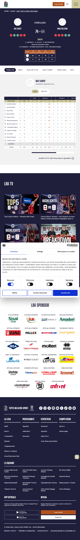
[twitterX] (61, 408)
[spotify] (74, 408)
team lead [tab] (61, 70)
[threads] (49, 408)
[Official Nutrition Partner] (66, 359)
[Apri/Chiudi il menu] (76, 4)
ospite (44, 91)
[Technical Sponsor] (66, 346)
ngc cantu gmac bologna (27, 11)
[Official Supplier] (13, 372)
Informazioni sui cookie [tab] (66, 251)
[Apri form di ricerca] (67, 4)
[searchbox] (40, 2)
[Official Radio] (40, 386)
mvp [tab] (72, 70)
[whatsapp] (70, 408)
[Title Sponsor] (13, 319)
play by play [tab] (32, 70)
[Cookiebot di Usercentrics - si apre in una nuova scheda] (68, 245)
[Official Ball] (49, 346)
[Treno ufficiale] (31, 346)
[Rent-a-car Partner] (13, 359)
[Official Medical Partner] (13, 346)
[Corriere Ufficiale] (31, 372)
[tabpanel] (40, 119)
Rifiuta (14, 293)
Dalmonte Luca (49, 84)
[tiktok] (66, 408)
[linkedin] (53, 408)
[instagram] (45, 408)
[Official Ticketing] (31, 359)
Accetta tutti (65, 293)
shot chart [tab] (47, 70)
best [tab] (20, 70)
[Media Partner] (49, 372)
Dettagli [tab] (40, 251)
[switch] (30, 284)
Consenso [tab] (14, 251)
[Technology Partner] (66, 333)
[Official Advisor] (58, 386)
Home (6, 11)
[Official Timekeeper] (49, 359)
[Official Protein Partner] (66, 319)
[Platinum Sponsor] (31, 319)
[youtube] (57, 408)
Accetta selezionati (40, 293)
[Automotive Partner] (49, 319)
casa (35, 91)
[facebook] (40, 408)
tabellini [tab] (10, 70)
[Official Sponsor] (13, 333)
